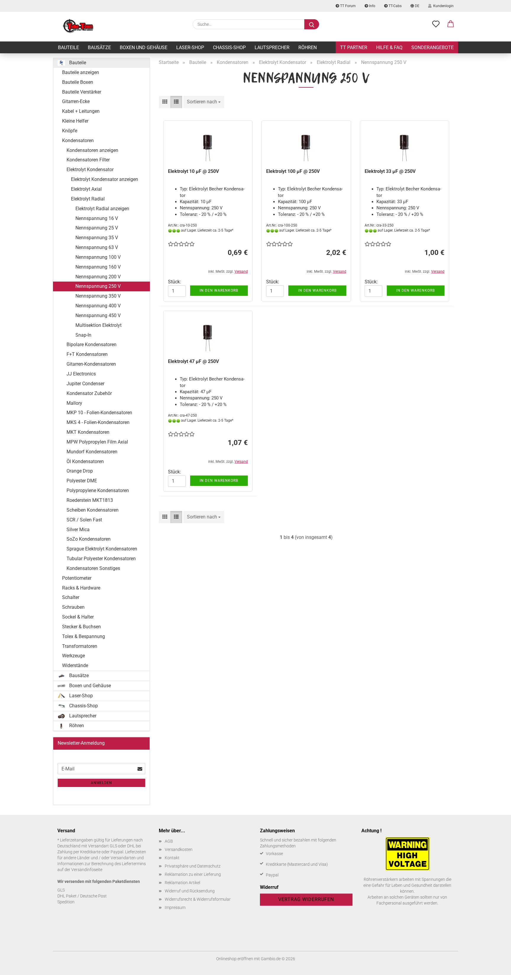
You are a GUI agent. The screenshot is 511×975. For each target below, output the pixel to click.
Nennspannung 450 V (98, 315)
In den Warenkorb (219, 290)
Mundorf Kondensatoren (92, 451)
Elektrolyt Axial (86, 189)
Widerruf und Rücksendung (190, 891)
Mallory (74, 403)
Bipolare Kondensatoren (92, 344)
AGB (169, 841)
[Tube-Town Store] (78, 26)
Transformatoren (79, 646)
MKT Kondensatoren (88, 432)
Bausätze (99, 47)
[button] (450, 24)
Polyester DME (82, 481)
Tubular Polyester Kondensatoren (101, 558)
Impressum (175, 907)
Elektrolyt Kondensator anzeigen (104, 179)
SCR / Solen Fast (84, 520)
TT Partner (353, 47)
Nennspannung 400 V (98, 306)
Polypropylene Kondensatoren (98, 490)
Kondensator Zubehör (89, 393)
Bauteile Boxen (77, 82)
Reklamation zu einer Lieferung (193, 874)
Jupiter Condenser (85, 383)
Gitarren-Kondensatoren (91, 364)
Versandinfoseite (86, 869)
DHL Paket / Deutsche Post (82, 896)
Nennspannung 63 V (96, 247)
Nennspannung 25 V (96, 228)
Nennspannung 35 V (96, 237)
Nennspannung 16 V (96, 218)
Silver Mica (78, 529)
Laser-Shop (190, 47)
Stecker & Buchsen (81, 626)
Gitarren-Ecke (76, 101)
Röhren (307, 47)
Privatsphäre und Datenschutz (193, 866)
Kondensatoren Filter (88, 160)
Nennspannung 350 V (98, 296)
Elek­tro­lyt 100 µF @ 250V (293, 171)
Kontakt (172, 857)
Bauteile (68, 47)
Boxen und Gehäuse (143, 47)
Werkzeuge (73, 655)
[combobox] (203, 102)
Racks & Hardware (81, 588)
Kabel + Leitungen (81, 111)
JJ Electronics (81, 374)
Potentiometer (76, 578)
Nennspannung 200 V (98, 277)
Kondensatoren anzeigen (92, 150)
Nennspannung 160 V (98, 267)
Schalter (70, 597)
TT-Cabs (395, 6)
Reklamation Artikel (182, 882)
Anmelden (101, 783)
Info (371, 6)
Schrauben (73, 607)
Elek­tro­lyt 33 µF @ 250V (390, 171)
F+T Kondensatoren (87, 354)
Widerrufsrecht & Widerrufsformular (198, 899)
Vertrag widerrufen (306, 899)
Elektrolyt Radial (88, 199)
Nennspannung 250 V (98, 286)
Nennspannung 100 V (98, 257)
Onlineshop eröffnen (234, 958)
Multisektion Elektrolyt (98, 325)
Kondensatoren (78, 140)
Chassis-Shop (229, 47)
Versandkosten (179, 849)
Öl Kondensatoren (85, 461)
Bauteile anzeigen (80, 72)
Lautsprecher (272, 47)
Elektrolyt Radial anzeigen (102, 208)
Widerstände (75, 665)
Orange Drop (80, 471)
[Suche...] (311, 24)
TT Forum (347, 6)
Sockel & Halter (78, 617)
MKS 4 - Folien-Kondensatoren (98, 422)
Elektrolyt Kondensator (90, 169)
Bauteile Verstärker (81, 92)
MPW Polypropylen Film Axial (97, 442)
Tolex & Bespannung (83, 636)
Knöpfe (69, 131)
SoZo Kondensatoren (89, 539)
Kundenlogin (442, 6)
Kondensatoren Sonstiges (93, 568)
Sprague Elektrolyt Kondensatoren (102, 549)
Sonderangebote (432, 47)
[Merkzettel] (435, 24)
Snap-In (83, 335)
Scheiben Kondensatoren (93, 510)
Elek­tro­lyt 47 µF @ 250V (193, 361)
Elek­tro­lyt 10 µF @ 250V (193, 171)
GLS (61, 890)
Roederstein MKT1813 (90, 500)
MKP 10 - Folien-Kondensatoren (99, 412)
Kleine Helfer (75, 121)
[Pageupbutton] (495, 966)
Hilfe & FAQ (389, 47)
